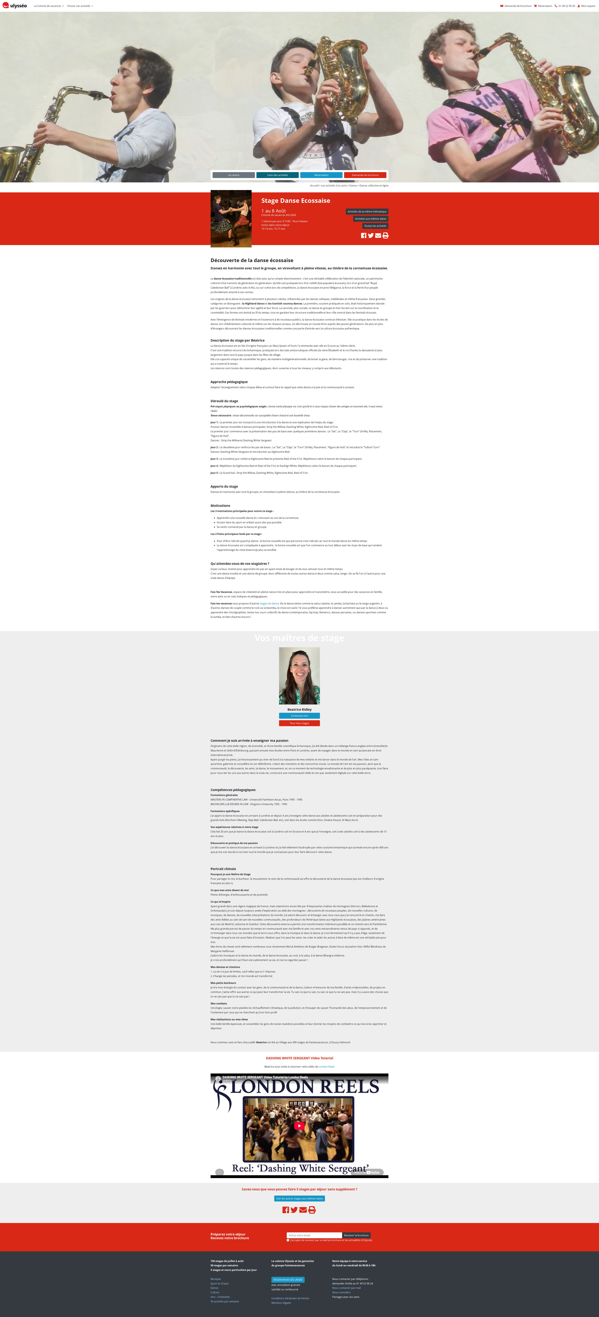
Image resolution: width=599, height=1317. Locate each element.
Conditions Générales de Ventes (290, 1298)
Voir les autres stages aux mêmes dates (299, 1198)
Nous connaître (341, 1292)
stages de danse (269, 603)
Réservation (321, 175)
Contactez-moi (299, 715)
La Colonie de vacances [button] (47, 6)
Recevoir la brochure (356, 1235)
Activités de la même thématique (367, 211)
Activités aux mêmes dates (370, 218)
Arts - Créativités (220, 1297)
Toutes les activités (375, 226)
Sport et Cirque (220, 1283)
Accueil (314, 185)
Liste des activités (277, 175)
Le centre (233, 175)
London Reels (327, 1066)
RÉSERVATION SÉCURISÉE (288, 1279)
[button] (45, 97)
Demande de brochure (365, 175)
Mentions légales (281, 1303)
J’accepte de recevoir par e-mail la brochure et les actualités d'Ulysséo (331, 1240)
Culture (215, 1292)
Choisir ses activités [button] (78, 6)
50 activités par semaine (225, 1301)
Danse (214, 1288)
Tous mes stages (299, 723)
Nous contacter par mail (346, 1288)
